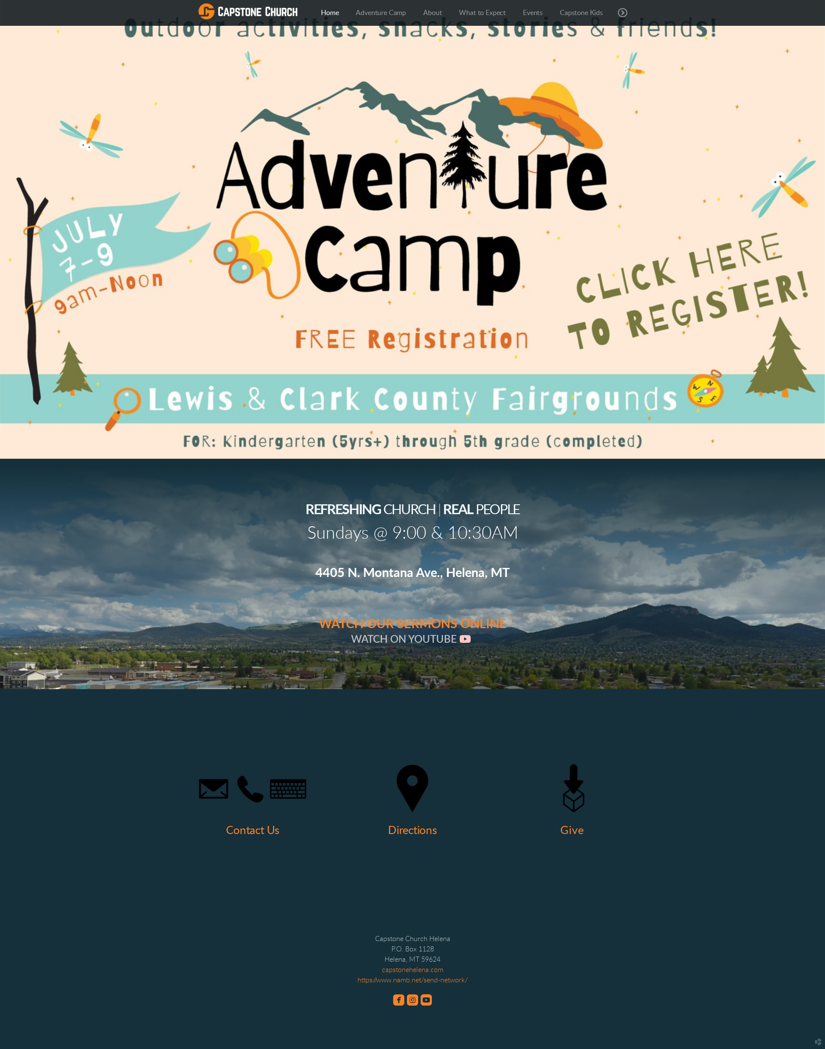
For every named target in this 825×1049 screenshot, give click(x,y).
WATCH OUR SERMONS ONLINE (413, 624)
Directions (412, 830)
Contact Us (252, 830)
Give (572, 830)
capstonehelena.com (412, 969)
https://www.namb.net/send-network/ (413, 980)
